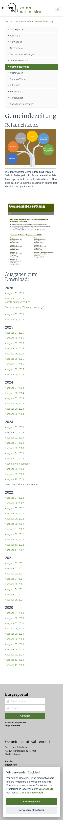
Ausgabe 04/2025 (14, 348)
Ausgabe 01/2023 (14, 427)
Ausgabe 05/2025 (14, 353)
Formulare (15, 91)
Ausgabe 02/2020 (14, 618)
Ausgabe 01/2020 (14, 613)
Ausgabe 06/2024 (14, 414)
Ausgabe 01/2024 (14, 388)
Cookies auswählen (31, 792)
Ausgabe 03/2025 (14, 343)
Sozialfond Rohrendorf (22, 104)
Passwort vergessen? (15, 722)
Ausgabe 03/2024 (14, 398)
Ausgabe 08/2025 (14, 369)
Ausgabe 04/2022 (14, 513)
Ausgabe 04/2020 (14, 628)
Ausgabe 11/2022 (14, 550)
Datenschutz (45, 788)
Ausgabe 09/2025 (14, 374)
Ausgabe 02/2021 (14, 568)
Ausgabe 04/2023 (14, 443)
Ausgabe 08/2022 (14, 534)
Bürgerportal (16, 29)
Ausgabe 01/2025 (14, 332)
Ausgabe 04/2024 (14, 403)
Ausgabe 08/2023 (14, 469)
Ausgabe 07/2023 (14, 458)
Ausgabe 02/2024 (14, 393)
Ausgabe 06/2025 (14, 358)
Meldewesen (16, 73)
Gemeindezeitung (19, 66)
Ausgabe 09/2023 (14, 474)
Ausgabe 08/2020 (14, 649)
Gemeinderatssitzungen (22, 54)
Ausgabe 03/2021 (14, 573)
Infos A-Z (14, 85)
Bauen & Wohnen (19, 79)
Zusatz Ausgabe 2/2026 (17, 302)
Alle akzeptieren (31, 801)
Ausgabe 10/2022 (14, 544)
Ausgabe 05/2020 (14, 633)
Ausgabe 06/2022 (14, 524)
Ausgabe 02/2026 (14, 298)
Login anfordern (12, 725)
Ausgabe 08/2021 (14, 599)
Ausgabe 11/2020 (14, 665)
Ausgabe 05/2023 (14, 448)
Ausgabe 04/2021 (14, 578)
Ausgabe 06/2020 (14, 639)
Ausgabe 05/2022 (14, 518)
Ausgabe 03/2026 (14, 314)
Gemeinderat (17, 48)
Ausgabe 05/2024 (14, 408)
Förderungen (17, 97)
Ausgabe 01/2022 (14, 497)
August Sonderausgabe (17, 463)
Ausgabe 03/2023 (14, 437)
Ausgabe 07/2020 (14, 644)
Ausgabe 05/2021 (14, 584)
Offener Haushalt (19, 60)
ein (30, 10)
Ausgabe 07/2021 (14, 594)
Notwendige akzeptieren (31, 810)
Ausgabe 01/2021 (14, 563)
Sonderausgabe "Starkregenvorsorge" (24, 307)
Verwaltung (16, 42)
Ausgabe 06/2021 (14, 589)
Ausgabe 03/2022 (14, 508)
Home (9, 21)
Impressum (11, 764)
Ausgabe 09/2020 (14, 654)
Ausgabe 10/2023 (14, 479)
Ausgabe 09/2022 (14, 539)
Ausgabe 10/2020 (14, 659)
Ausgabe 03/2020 (14, 623)
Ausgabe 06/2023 (14, 453)
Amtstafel (15, 35)
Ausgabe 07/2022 (14, 529)
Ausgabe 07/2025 (14, 364)
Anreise (9, 761)
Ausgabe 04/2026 (14, 319)
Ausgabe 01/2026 (14, 293)
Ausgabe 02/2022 (14, 503)
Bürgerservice (23, 21)
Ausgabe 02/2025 (14, 338)
